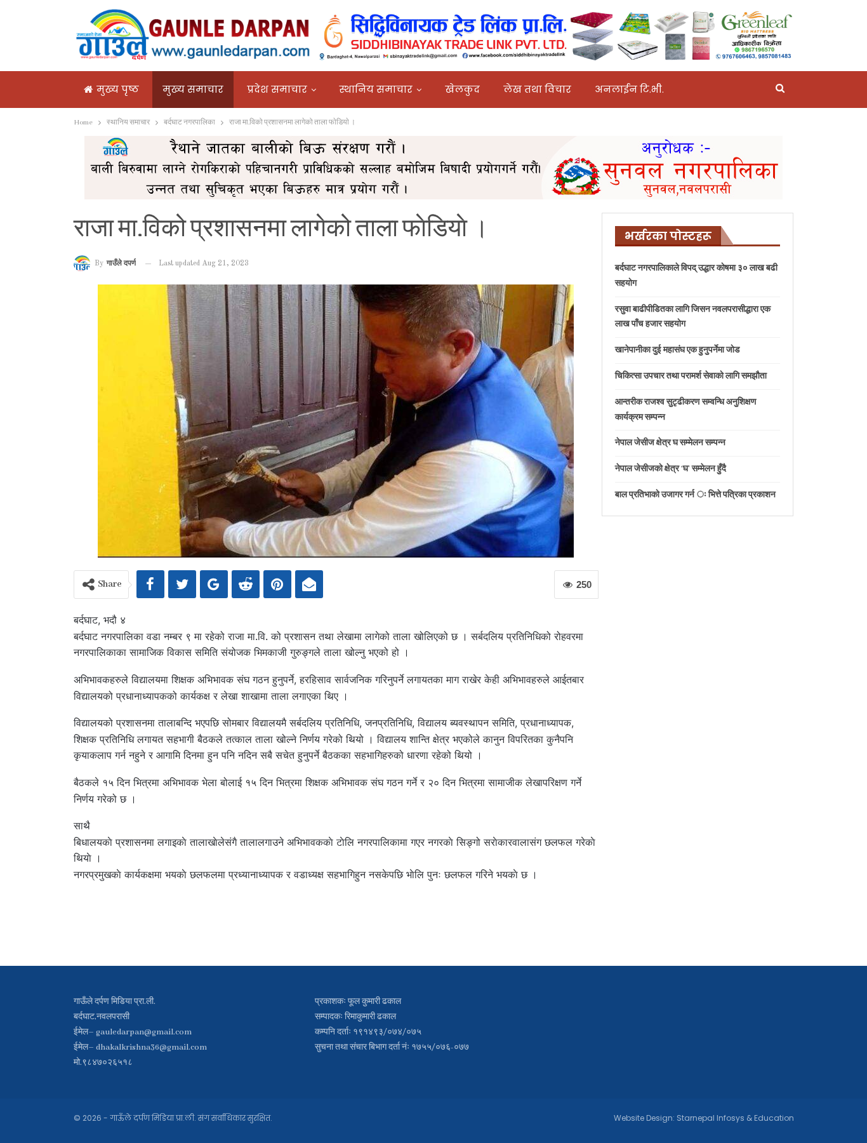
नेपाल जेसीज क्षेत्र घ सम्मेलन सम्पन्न (670, 443)
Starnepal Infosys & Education (735, 1118)
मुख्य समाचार (192, 89)
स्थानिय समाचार (376, 89)
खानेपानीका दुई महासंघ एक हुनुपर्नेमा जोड (677, 350)
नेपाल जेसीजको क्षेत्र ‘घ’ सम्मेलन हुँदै (670, 469)
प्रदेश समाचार (277, 89)
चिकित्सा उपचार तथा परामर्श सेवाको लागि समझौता (691, 376)
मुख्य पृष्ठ (117, 89)
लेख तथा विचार (537, 89)
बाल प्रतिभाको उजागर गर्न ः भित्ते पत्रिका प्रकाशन (695, 495)
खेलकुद (462, 89)
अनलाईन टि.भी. (629, 89)
